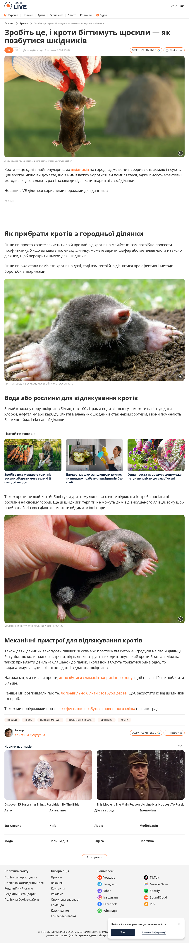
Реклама (57, 894)
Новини (28, 15)
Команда (57, 905)
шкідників (80, 169)
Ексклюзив (12, 826)
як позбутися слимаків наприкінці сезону (96, 677)
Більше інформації (154, 932)
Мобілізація (149, 826)
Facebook (110, 904)
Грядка (24, 23)
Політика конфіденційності (24, 883)
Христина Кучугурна (30, 735)
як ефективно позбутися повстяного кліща (97, 708)
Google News (159, 884)
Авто (8, 810)
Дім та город (104, 810)
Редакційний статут (18, 888)
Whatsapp (110, 911)
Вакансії (57, 883)
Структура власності (65, 899)
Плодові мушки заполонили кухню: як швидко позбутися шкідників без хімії (94, 478)
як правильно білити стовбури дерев (94, 693)
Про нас (57, 877)
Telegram (109, 884)
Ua (172, 6)
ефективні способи (80, 719)
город (28, 719)
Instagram (110, 897)
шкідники (107, 719)
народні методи (50, 719)
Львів (98, 826)
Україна (13, 15)
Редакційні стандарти (20, 894)
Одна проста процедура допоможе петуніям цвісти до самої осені (154, 476)
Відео (103, 15)
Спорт (72, 15)
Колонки (86, 15)
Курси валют (60, 910)
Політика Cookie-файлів (21, 899)
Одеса (99, 841)
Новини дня (58, 841)
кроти (124, 719)
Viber (107, 891)
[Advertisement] (71, 212)
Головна (8, 23)
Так (123, 932)
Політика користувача (20, 877)
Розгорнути (94, 857)
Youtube (109, 877)
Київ (52, 826)
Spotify (155, 891)
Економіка (56, 15)
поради (12, 719)
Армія (41, 15)
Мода (8, 841)
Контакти (58, 888)
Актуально (57, 810)
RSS (152, 904)
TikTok (154, 877)
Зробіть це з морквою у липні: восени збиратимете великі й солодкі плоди (27, 478)
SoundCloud (158, 897)
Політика (147, 841)
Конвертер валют (63, 916)
